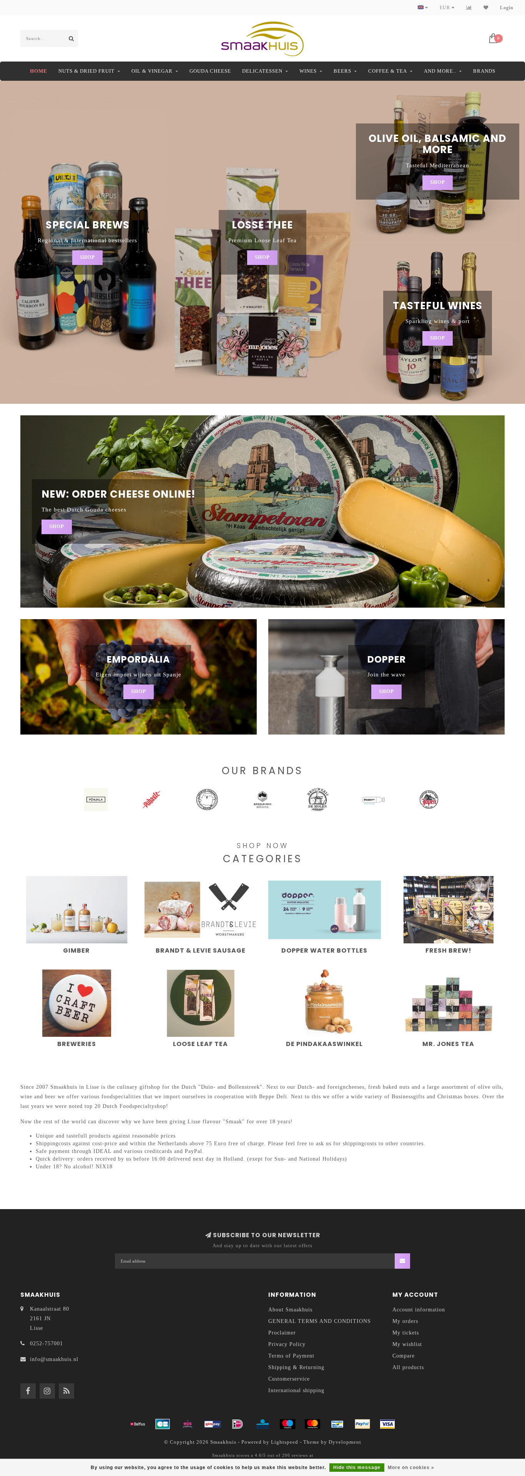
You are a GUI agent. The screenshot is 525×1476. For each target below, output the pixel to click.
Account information (418, 1310)
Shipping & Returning (296, 1367)
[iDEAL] (237, 1424)
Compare (403, 1356)
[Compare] (469, 7)
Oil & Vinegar (152, 71)
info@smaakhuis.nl (54, 1359)
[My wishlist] (485, 7)
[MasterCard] (312, 1424)
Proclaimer (282, 1333)
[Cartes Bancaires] (162, 1424)
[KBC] (262, 1424)
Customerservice (289, 1379)
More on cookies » (411, 1467)
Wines (308, 71)
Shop (87, 257)
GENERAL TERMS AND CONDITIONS (319, 1321)
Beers (342, 71)
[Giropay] (212, 1424)
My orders (405, 1321)
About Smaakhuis (290, 1310)
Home (38, 71)
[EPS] (187, 1424)
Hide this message (356, 1467)
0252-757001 (46, 1343)
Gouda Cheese (210, 71)
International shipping (296, 1390)
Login (506, 7)
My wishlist (407, 1344)
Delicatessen (262, 71)
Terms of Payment (291, 1356)
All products (408, 1367)
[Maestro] (287, 1424)
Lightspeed (284, 1442)
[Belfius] (137, 1424)
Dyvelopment (345, 1442)
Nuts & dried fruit (86, 71)
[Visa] (387, 1424)
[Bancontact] (337, 1424)
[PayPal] (362, 1424)
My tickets (405, 1333)
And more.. (440, 71)
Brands (484, 71)
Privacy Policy (287, 1344)
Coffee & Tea (387, 71)
